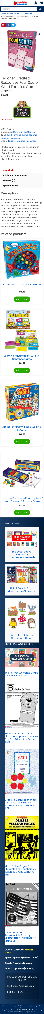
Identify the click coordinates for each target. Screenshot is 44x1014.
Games (31, 132)
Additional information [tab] (15, 175)
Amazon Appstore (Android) (19, 968)
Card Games (19, 132)
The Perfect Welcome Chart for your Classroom (21, 674)
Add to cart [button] (22, 299)
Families (17, 135)
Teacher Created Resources (22, 141)
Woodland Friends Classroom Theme (22, 637)
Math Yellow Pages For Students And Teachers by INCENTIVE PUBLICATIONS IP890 (20, 870)
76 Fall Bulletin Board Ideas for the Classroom (22, 590)
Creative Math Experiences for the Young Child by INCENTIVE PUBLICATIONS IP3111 (21, 804)
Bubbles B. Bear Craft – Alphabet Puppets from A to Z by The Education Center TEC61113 (21, 737)
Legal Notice (6, 1010)
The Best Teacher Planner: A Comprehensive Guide (22, 554)
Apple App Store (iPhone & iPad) (21, 957)
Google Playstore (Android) (19, 963)
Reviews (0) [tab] (9, 180)
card (9, 135)
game (25, 135)
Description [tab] (9, 170)
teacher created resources (19, 136)
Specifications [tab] (10, 185)
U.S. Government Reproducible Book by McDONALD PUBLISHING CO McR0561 (20, 936)
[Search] (40, 8)
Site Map (14, 1010)
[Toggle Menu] (3, 3)
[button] (39, 34)
